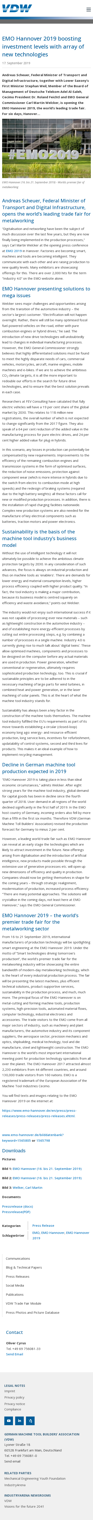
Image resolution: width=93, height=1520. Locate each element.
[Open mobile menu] (89, 9)
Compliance (12, 1409)
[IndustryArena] (30, 1421)
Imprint (9, 1391)
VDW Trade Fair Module (23, 1303)
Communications (18, 1258)
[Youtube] (8, 1421)
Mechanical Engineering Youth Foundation (35, 1478)
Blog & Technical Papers (24, 1267)
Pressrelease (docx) (17, 1206)
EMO (36, 1232)
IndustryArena (15, 1485)
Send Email (14, 1354)
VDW (8, 1501)
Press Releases (17, 1276)
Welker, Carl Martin (27, 1187)
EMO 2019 (14, 251)
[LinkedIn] (19, 1421)
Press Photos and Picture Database (32, 1312)
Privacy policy (14, 1397)
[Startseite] (17, 8)
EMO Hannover (52, 1232)
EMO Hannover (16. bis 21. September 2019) (47, 1168)
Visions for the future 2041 (24, 1506)
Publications (15, 1294)
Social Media (15, 1285)
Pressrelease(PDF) (16, 1212)
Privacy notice (14, 1404)
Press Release (43, 1225)
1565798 (43, 1140)
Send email (12, 1461)
